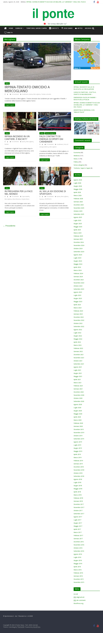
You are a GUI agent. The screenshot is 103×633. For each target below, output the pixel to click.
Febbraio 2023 (78, 311)
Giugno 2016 (78, 560)
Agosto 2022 (78, 330)
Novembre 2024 (79, 245)
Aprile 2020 (77, 417)
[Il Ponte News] (51, 9)
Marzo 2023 (77, 308)
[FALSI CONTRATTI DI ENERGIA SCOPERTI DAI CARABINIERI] (54, 113)
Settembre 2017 (79, 514)
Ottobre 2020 (78, 398)
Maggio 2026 (78, 189)
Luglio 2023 (77, 295)
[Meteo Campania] (87, 44)
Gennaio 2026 (78, 202)
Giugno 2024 (78, 261)
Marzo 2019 (77, 457)
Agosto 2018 (78, 479)
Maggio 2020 (78, 414)
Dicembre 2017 (79, 504)
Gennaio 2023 (78, 314)
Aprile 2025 (77, 230)
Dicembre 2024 (79, 242)
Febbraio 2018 (78, 498)
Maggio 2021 (78, 376)
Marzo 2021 (77, 383)
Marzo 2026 (77, 195)
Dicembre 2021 (79, 354)
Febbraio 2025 (78, 236)
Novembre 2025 (79, 208)
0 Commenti (15, 94)
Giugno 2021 (78, 373)
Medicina (76, 156)
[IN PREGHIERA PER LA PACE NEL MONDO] (19, 168)
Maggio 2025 (78, 227)
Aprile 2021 (77, 379)
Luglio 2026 (77, 183)
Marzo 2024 (77, 270)
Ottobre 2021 (78, 361)
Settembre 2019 (79, 439)
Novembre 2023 (79, 283)
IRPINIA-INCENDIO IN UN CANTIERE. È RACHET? (17, 137)
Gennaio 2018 (78, 501)
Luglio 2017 (77, 520)
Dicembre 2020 (79, 392)
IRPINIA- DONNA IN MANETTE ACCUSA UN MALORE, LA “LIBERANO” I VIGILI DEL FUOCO (56, 2)
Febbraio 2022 (78, 348)
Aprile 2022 (77, 342)
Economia (77, 152)
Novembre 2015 (79, 582)
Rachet (6, 144)
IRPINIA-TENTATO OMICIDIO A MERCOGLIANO (27, 89)
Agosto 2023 (78, 292)
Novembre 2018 (79, 470)
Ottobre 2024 (78, 248)
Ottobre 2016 (78, 548)
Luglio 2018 (77, 482)
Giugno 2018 (78, 485)
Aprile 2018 (77, 492)
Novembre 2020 (79, 395)
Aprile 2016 (77, 567)
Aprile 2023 (77, 305)
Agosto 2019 (78, 442)
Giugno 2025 (78, 223)
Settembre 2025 (79, 214)
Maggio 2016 (78, 563)
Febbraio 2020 (78, 423)
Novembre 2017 (79, 507)
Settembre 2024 (79, 252)
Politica (76, 162)
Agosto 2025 (78, 217)
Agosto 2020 (78, 404)
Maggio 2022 (78, 339)
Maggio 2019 (78, 451)
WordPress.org (78, 603)
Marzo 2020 (77, 420)
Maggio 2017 (78, 526)
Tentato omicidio (46, 94)
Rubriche (18, 28)
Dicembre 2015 (79, 579)
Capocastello (25, 196)
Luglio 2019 (77, 445)
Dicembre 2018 (79, 467)
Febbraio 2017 (78, 535)
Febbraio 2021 (78, 386)
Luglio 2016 (77, 557)
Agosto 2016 (78, 554)
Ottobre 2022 (78, 323)
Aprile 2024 (77, 267)
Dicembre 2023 (79, 280)
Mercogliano (37, 94)
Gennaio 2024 (78, 277)
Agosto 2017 (78, 517)
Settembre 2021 (79, 364)
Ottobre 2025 (78, 211)
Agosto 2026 (78, 180)
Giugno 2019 (78, 448)
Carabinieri (25, 94)
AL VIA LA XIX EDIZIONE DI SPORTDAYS (52, 192)
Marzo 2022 (77, 345)
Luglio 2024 (77, 258)
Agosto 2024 (78, 255)
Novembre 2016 (79, 545)
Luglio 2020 (77, 408)
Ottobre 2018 (78, 473)
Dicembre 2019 (79, 429)
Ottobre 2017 (78, 510)
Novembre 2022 (79, 320)
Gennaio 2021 (78, 389)
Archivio (88, 28)
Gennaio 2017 (78, 539)
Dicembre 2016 (79, 542)
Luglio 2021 (77, 370)
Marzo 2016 (77, 570)
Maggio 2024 (78, 264)
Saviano (41, 199)
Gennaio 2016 (78, 576)
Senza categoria (50, 133)
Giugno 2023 (78, 298)
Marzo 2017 (77, 532)
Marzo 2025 (77, 233)
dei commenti (79, 600)
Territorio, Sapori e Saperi (36, 28)
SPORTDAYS (48, 199)
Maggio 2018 (78, 489)
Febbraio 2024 (78, 273)
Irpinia (31, 94)
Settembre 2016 (79, 551)
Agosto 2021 (78, 367)
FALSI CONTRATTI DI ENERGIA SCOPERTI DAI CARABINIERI (51, 139)
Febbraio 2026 (78, 199)
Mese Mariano (17, 199)
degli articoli (79, 597)
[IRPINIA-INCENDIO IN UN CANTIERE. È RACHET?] (19, 113)
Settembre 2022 (79, 326)
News (7, 83)
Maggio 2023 (78, 301)
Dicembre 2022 (79, 317)
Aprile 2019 (77, 454)
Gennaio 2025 (78, 239)
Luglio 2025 (77, 220)
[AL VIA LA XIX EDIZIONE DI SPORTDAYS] (54, 168)
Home (11, 28)
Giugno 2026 (78, 186)
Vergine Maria (25, 199)
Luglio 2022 (77, 333)
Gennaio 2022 (78, 351)
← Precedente (9, 225)
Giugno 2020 (78, 411)
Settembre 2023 (79, 289)
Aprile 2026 (77, 192)
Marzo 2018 (77, 495)
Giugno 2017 (78, 523)
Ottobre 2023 (78, 286)
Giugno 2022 (78, 336)
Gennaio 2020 (78, 426)
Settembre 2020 (79, 401)
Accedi (76, 594)
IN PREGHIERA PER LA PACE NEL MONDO (19, 192)
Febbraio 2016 (78, 573)
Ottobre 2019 (78, 436)
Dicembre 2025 (79, 205)
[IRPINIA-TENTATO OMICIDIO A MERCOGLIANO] (37, 44)
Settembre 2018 (79, 476)
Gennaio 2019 (78, 464)
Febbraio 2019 (78, 461)
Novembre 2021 (79, 358)
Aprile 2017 (77, 529)
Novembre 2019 (79, 432)
